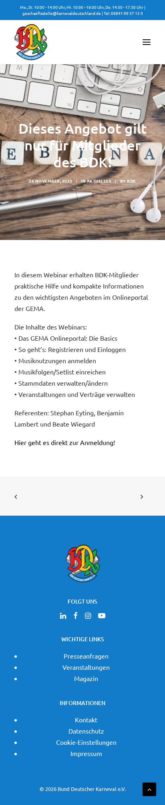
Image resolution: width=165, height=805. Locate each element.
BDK (131, 181)
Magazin (86, 678)
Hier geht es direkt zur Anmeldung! (64, 442)
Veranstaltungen (86, 667)
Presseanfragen (86, 656)
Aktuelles (99, 181)
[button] (146, 42)
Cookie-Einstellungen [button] (86, 742)
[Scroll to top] (149, 788)
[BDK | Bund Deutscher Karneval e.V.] (30, 42)
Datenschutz (86, 731)
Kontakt (86, 720)
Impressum (86, 753)
